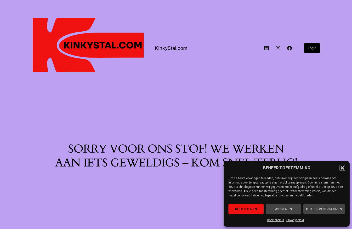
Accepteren (246, 209)
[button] (342, 168)
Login (312, 48)
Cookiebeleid (275, 220)
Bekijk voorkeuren (324, 209)
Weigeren (283, 209)
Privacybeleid (295, 220)
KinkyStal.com (171, 48)
